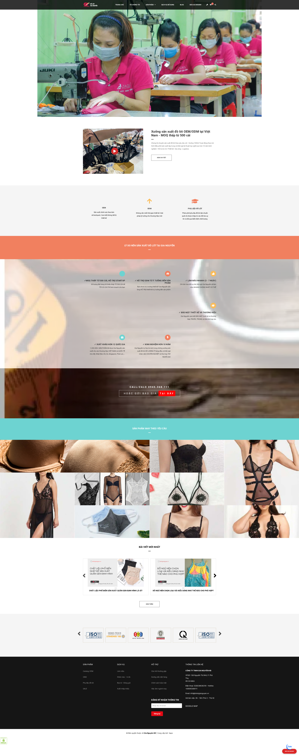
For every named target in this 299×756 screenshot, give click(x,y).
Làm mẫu (120, 671)
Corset (156, 470)
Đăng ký (157, 714)
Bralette (157, 503)
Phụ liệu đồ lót (88, 683)
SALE (85, 689)
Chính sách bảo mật (158, 683)
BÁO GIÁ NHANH (289, 751)
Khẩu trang (84, 535)
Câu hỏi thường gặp (158, 671)
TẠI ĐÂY (167, 393)
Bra (5, 470)
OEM (85, 677)
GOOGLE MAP (191, 706)
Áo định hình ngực (162, 535)
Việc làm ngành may (159, 689)
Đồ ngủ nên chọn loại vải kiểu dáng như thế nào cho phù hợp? (178, 572)
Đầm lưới (8, 535)
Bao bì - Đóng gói (123, 683)
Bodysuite (83, 503)
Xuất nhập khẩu (123, 689)
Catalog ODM (88, 671)
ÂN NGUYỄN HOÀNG (97, 576)
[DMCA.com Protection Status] (3, 741)
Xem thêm (108, 591)
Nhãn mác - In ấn (123, 677)
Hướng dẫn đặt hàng (159, 677)
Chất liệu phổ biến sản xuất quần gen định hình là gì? (112, 570)
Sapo (171, 733)
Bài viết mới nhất (149, 547)
